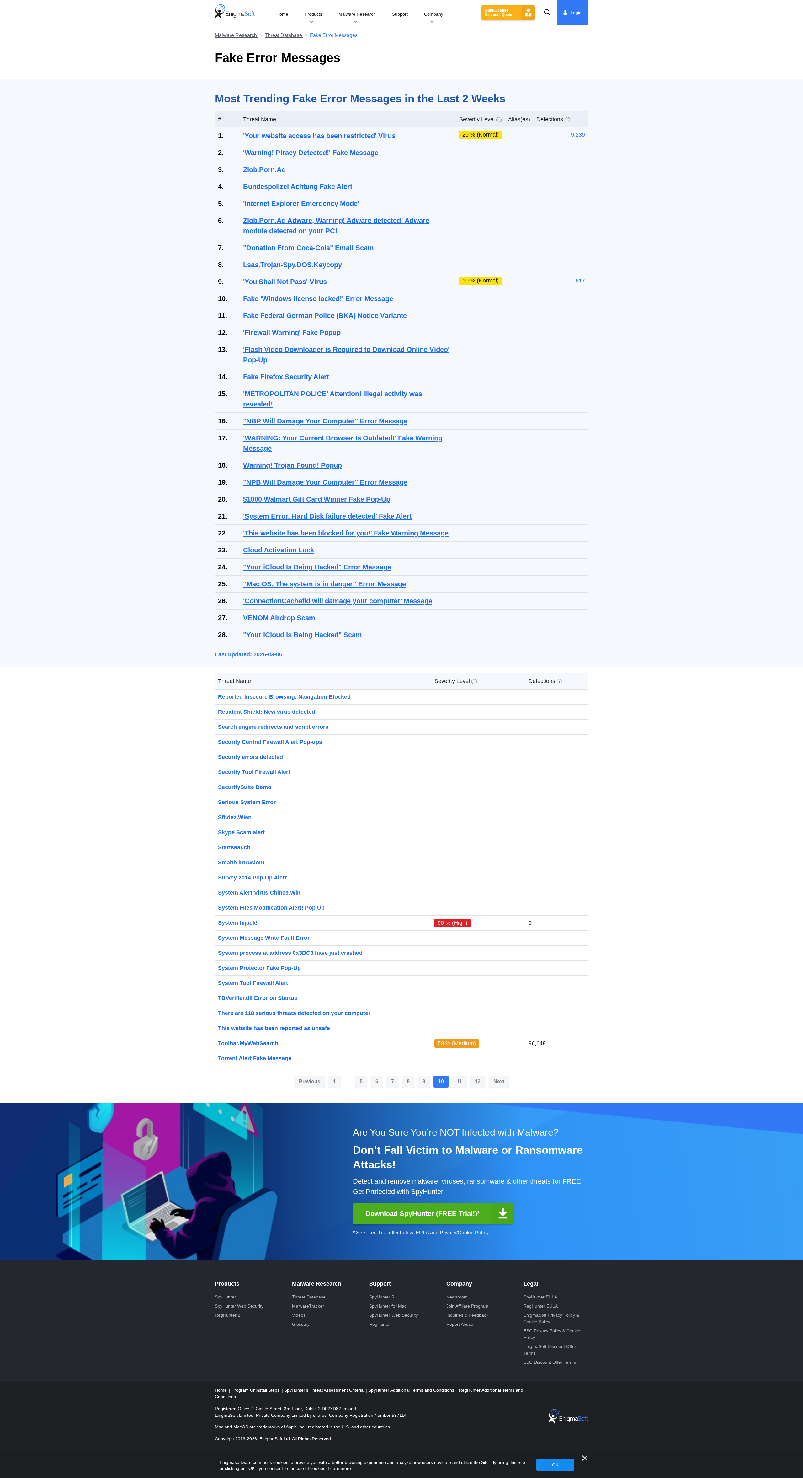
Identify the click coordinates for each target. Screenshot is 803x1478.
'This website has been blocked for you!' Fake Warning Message (346, 533)
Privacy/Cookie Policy (464, 1232)
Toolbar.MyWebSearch (248, 1043)
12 (478, 1081)
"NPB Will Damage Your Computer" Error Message (325, 482)
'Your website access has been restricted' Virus (319, 136)
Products (313, 14)
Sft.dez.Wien (235, 817)
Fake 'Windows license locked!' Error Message (318, 299)
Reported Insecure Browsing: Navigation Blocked (284, 697)
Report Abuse (459, 1324)
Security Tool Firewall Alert (254, 772)
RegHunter (380, 1324)
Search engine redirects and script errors (273, 727)
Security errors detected (250, 757)
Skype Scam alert (241, 832)
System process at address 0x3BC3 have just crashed (290, 953)
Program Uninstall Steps (256, 1390)
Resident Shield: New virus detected (266, 712)
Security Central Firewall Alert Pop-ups (270, 742)
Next (498, 1081)
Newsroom (457, 1296)
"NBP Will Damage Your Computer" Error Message (325, 421)
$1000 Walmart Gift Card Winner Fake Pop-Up (316, 499)
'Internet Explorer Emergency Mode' (301, 203)
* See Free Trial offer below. (383, 1232)
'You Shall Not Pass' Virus (285, 282)
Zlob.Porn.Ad (264, 170)
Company (433, 14)
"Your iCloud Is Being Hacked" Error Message (317, 567)
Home (282, 14)
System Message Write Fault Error (264, 938)
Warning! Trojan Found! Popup (292, 465)
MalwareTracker (308, 1306)
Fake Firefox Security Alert (286, 377)
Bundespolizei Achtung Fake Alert (297, 187)
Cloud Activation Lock (278, 550)
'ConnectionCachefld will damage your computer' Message (337, 601)
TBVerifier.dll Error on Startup (258, 998)
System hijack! (238, 923)
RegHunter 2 (227, 1315)
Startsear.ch (234, 847)
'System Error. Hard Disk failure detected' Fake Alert (327, 516)
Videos (299, 1315)
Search (547, 12)
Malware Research (357, 14)
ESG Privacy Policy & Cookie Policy (552, 1334)
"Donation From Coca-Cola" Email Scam (308, 248)
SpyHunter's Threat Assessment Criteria (324, 1390)
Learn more (339, 1468)
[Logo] (235, 12)
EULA (422, 1232)
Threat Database (284, 35)
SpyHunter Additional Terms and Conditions (411, 1390)
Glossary (301, 1324)
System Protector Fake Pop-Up (259, 968)
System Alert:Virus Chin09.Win (259, 892)
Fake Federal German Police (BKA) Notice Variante (325, 316)
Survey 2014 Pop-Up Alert (252, 877)
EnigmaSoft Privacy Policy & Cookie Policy (551, 1318)
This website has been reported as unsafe (274, 1028)
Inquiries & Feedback (467, 1315)
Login (576, 12)
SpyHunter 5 (381, 1296)
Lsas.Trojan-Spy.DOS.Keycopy (292, 265)
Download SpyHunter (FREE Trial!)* (422, 1213)
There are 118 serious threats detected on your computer (294, 1013)
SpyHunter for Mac (388, 1306)
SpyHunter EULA (540, 1296)
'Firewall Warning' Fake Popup (292, 332)
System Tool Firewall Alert (253, 983)
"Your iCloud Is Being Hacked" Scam (302, 635)
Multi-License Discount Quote (498, 12)
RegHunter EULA (541, 1306)
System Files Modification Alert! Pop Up (271, 908)
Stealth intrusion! (241, 862)
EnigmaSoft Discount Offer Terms (550, 1350)
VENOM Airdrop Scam (279, 618)
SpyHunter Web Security (239, 1306)
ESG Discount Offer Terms (550, 1362)
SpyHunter (225, 1296)
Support (400, 14)
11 (459, 1081)
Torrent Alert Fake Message (254, 1058)
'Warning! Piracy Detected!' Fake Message (310, 153)
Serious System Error (247, 802)
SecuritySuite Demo (244, 787)
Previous (309, 1081)
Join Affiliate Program (467, 1306)
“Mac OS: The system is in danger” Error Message (324, 584)
